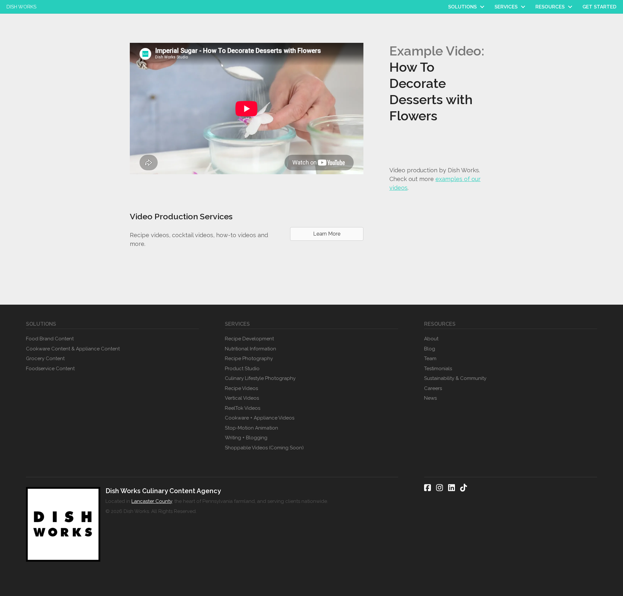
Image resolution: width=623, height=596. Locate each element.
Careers (433, 388)
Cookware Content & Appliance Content (73, 349)
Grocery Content (45, 358)
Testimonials (438, 368)
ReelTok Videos (242, 408)
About (431, 339)
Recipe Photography (249, 358)
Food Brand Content (50, 339)
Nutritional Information (250, 349)
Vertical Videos (242, 398)
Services (506, 7)
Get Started (599, 7)
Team (430, 358)
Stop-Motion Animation (251, 428)
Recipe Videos (241, 388)
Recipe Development (249, 339)
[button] (482, 7)
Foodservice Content (50, 368)
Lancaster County (151, 501)
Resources (550, 7)
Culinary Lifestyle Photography (260, 378)
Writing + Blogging (246, 438)
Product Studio (242, 368)
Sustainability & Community (455, 378)
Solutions (462, 7)
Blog (429, 349)
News (430, 398)
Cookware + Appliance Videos (259, 418)
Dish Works (21, 7)
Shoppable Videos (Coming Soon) (264, 448)
